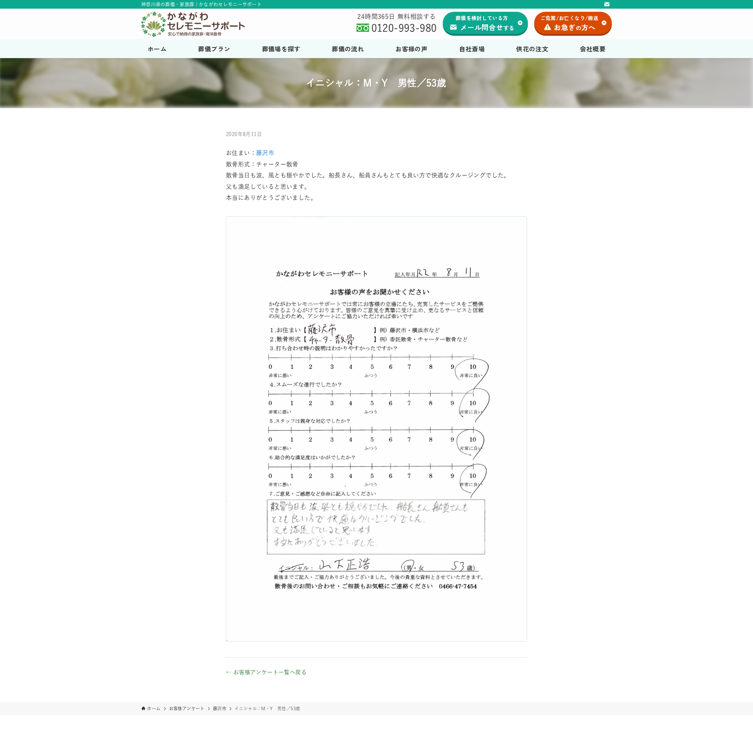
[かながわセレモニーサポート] (201, 24)
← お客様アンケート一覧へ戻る (266, 672)
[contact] (607, 4)
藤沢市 (265, 153)
